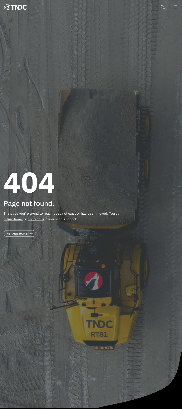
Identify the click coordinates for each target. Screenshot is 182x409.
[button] (175, 7)
